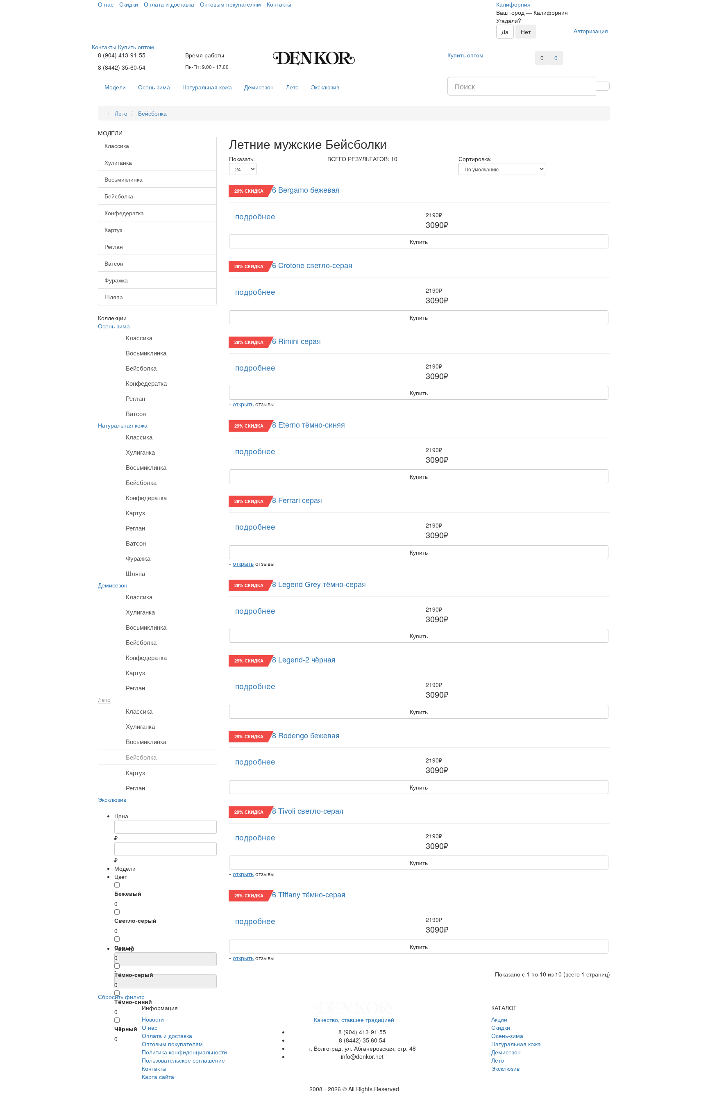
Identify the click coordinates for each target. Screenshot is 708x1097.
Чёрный (125, 1028)
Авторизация (591, 31)
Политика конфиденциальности (184, 1052)
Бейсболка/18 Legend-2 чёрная (282, 659)
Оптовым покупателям (172, 1044)
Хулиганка (118, 162)
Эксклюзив (325, 87)
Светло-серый (135, 920)
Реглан (113, 246)
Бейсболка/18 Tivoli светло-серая (286, 810)
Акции (499, 1019)
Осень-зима (154, 87)
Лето (292, 87)
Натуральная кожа (207, 87)
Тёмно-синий (133, 1001)
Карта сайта (158, 1076)
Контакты (154, 1068)
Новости (153, 1019)
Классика (116, 145)
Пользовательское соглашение (183, 1060)
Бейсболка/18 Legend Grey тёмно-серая (297, 583)
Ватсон (113, 263)
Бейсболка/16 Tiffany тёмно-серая (287, 894)
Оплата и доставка (167, 1035)
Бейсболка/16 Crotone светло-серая (290, 264)
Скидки (500, 1027)
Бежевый (127, 893)
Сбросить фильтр (121, 996)
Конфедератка (124, 213)
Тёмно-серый (133, 974)
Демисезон (259, 87)
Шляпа (113, 297)
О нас (149, 1027)
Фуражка (116, 280)
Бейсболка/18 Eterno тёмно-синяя (287, 424)
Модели (115, 87)
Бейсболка (118, 196)
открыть (243, 404)
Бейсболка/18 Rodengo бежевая (284, 735)
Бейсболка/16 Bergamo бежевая (284, 189)
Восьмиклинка (123, 179)
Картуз (113, 229)
